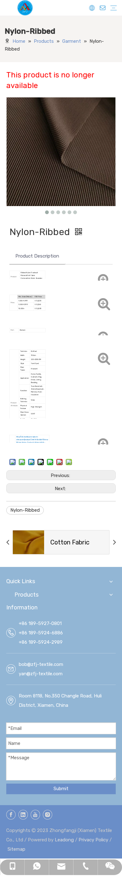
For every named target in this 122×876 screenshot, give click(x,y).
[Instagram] (47, 814)
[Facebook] (11, 814)
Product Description (37, 256)
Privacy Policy (93, 840)
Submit (61, 788)
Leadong (64, 840)
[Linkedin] (23, 814)
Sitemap (16, 849)
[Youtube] (35, 814)
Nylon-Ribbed (25, 510)
